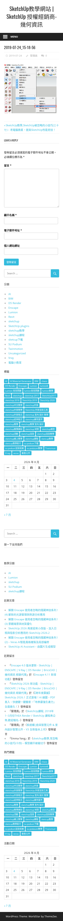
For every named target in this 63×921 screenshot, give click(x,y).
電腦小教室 (15, 362)
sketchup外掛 (31, 405)
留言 (7, 165)
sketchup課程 (16, 335)
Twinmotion (15, 348)
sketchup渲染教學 (45, 433)
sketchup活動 (11, 433)
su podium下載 (31, 443)
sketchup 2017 (32, 395)
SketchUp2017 (49, 395)
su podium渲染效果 (14, 448)
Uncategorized (17, 353)
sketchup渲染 (27, 433)
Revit (11, 316)
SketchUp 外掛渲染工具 (36, 409)
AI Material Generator (20, 381)
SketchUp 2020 (47, 400)
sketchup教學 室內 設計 (32, 424)
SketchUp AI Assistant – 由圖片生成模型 (32, 646)
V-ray (7, 453)
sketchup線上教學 (13, 438)
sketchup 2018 (12, 400)
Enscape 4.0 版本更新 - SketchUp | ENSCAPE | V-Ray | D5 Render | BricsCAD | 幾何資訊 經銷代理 (31, 670)
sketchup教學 (16, 330)
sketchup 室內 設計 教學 (36, 414)
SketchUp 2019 (29, 400)
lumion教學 (47, 390)
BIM (10, 298)
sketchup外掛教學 (13, 409)
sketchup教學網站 (13, 429)
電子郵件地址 (13, 230)
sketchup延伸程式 (13, 419)
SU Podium (15, 344)
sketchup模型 (48, 429)
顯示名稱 (10, 215)
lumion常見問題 (31, 390)
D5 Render (14, 303)
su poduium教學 (34, 448)
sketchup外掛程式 (13, 414)
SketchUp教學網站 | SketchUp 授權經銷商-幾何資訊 (31, 16)
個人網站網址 (12, 245)
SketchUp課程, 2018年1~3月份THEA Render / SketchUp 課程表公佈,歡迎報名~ (30, 715)
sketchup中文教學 (13, 405)
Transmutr (50, 448)
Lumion (13, 312)
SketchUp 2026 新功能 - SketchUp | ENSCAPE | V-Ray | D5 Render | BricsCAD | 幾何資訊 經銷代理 (31, 688)
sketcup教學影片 (13, 443)
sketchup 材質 (32, 429)
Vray (11, 358)
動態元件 (26, 453)
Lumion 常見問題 (13, 390)
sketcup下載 (15, 339)
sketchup (13, 321)
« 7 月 (7, 514)
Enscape (13, 307)
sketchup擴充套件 (34, 419)
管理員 (33, 55)
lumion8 (44, 385)
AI (9, 294)
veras (16, 453)
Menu (14, 36)
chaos (44, 381)
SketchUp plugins (18, 326)
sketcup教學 (47, 438)
